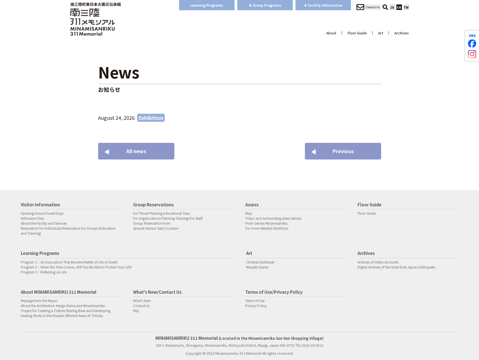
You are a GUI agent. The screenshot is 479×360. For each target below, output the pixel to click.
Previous (343, 150)
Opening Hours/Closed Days (42, 213)
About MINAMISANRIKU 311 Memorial (58, 292)
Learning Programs (206, 5)
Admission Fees (32, 218)
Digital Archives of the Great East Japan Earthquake (396, 267)
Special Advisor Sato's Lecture (155, 228)
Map (248, 213)
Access (252, 204)
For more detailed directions (266, 228)
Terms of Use (254, 300)
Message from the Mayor (39, 300)
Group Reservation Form (151, 223)
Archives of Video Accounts (378, 262)
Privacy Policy (256, 305)
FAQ (136, 310)
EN (399, 7)
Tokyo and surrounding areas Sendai (273, 218)
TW (406, 7)
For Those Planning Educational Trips (161, 213)
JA (392, 7)
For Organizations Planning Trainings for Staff (168, 218)
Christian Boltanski (260, 262)
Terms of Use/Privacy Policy (274, 292)
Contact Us (141, 305)
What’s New (142, 300)
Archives (401, 33)
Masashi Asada (257, 267)
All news (136, 150)
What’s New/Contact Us (157, 292)
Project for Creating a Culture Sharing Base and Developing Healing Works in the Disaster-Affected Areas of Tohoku (65, 313)
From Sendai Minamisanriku (266, 223)
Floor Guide (357, 33)
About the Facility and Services (44, 223)
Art (380, 33)
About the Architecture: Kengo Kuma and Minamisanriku (63, 305)
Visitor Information (40, 204)
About (331, 33)
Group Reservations (153, 204)
